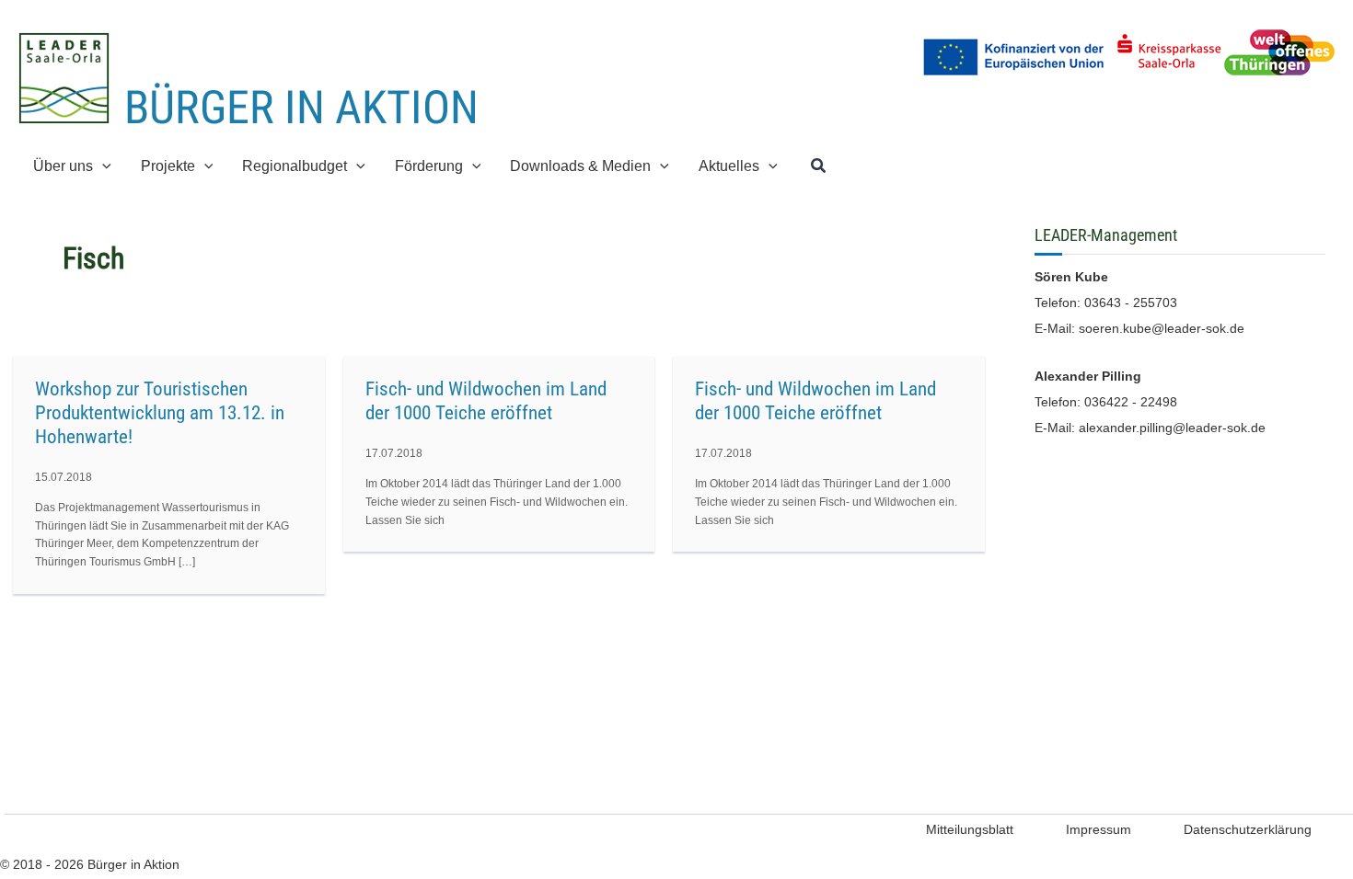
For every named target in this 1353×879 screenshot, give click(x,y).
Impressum (1098, 829)
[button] (102, 166)
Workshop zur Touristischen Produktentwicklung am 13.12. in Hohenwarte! (159, 413)
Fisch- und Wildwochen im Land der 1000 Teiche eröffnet (486, 401)
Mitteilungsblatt (969, 829)
